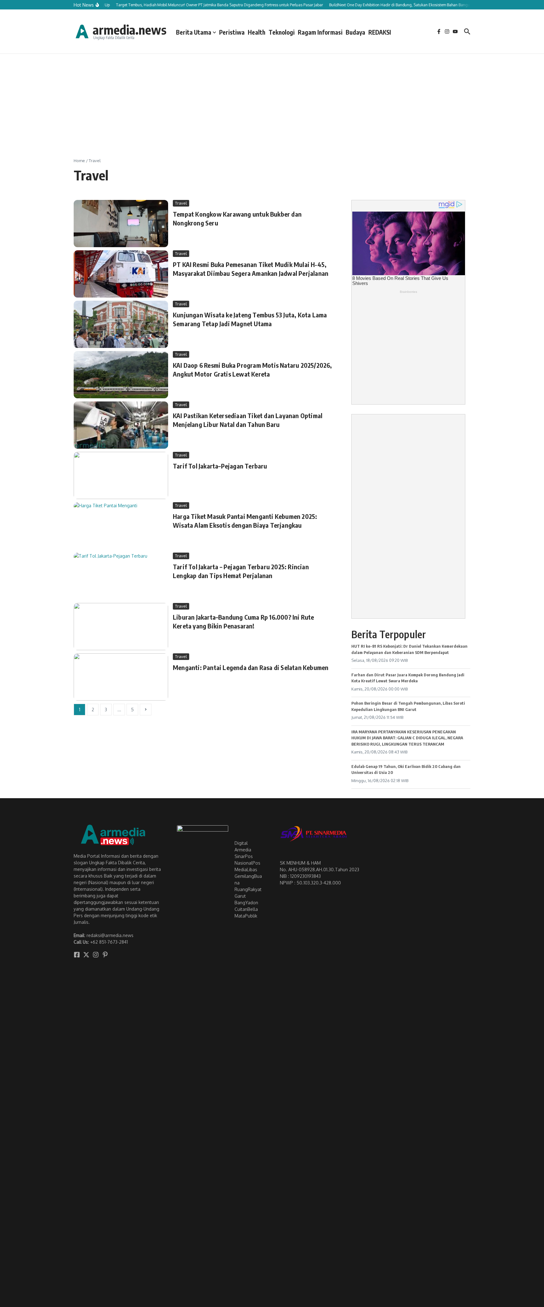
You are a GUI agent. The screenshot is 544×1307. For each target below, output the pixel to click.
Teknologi (282, 32)
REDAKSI (379, 32)
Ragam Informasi (320, 32)
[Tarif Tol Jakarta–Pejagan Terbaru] (121, 475)
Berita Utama (193, 32)
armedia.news (130, 29)
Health (256, 32)
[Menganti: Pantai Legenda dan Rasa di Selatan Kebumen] (121, 677)
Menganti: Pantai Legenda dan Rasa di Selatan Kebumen (250, 667)
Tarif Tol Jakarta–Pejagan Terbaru (220, 466)
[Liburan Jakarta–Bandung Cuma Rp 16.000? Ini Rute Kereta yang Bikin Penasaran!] (121, 626)
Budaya (355, 32)
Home (79, 160)
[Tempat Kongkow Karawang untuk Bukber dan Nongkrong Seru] (121, 223)
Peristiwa (232, 32)
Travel (181, 203)
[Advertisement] (272, 101)
